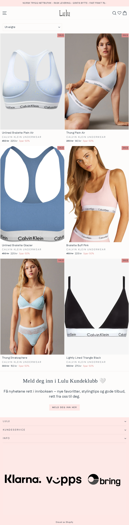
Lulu (6, 421)
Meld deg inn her (64, 407)
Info (6, 438)
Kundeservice (14, 430)
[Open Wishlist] (119, 13)
